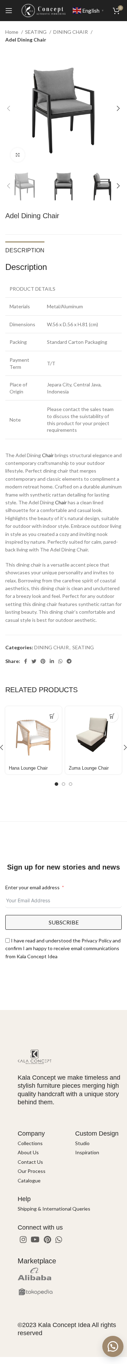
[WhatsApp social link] (60, 661)
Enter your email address (32, 887)
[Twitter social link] (33, 661)
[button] (112, 1346)
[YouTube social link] (35, 1239)
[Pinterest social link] (43, 661)
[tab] (24, 249)
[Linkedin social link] (52, 661)
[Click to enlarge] (18, 155)
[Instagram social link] (23, 1239)
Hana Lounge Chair (28, 768)
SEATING (36, 32)
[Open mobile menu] (9, 11)
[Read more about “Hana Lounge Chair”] (52, 716)
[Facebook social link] (25, 661)
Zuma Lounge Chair (89, 768)
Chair (48, 455)
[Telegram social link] (69, 661)
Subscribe (64, 922)
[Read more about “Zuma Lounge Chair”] (112, 716)
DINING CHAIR (71, 32)
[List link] (41, 1143)
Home (12, 32)
